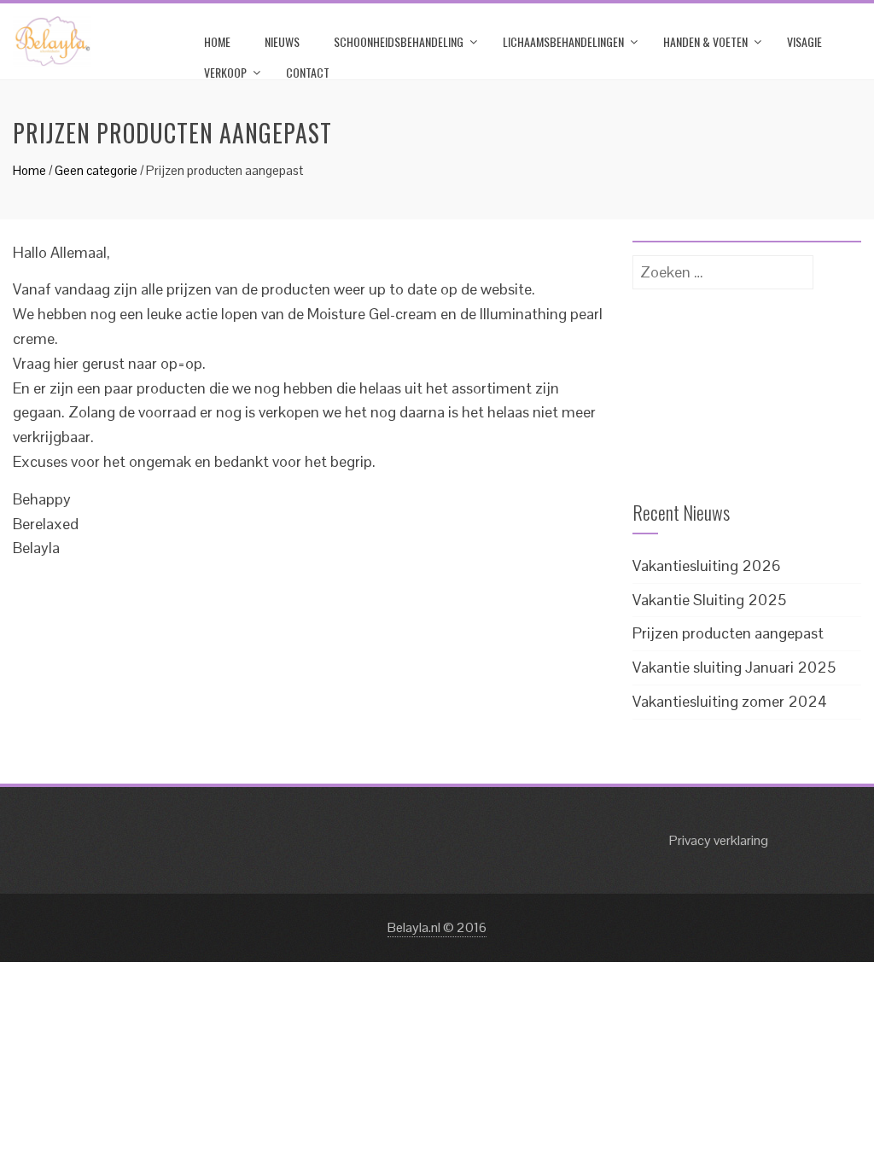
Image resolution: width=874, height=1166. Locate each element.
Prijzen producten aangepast (728, 633)
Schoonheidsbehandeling (398, 41)
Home (217, 41)
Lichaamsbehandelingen (563, 41)
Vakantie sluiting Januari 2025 (734, 667)
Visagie (804, 41)
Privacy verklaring (718, 840)
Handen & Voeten (705, 41)
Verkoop (225, 72)
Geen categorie (96, 170)
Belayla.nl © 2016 (437, 927)
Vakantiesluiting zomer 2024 (729, 701)
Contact (307, 72)
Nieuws (282, 41)
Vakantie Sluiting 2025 (709, 599)
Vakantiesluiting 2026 (706, 565)
